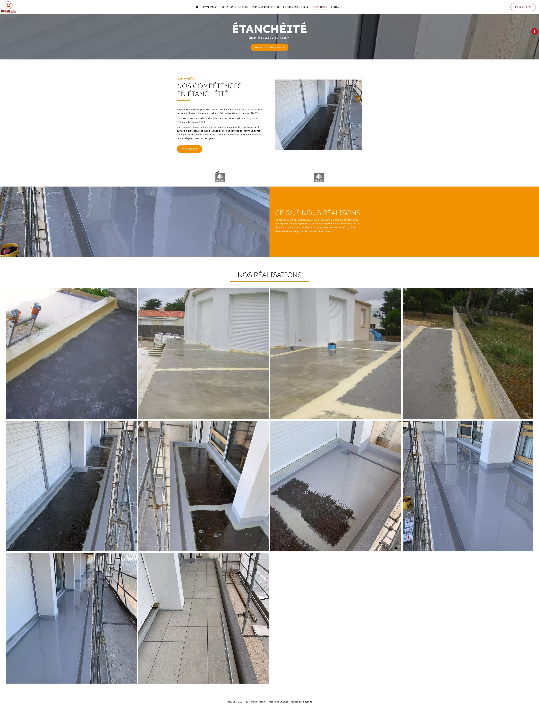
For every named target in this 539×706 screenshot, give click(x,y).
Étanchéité (320, 7)
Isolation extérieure (235, 7)
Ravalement (209, 7)
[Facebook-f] (534, 31)
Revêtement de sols (296, 7)
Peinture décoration (265, 7)
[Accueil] (197, 7)
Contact (336, 7)
